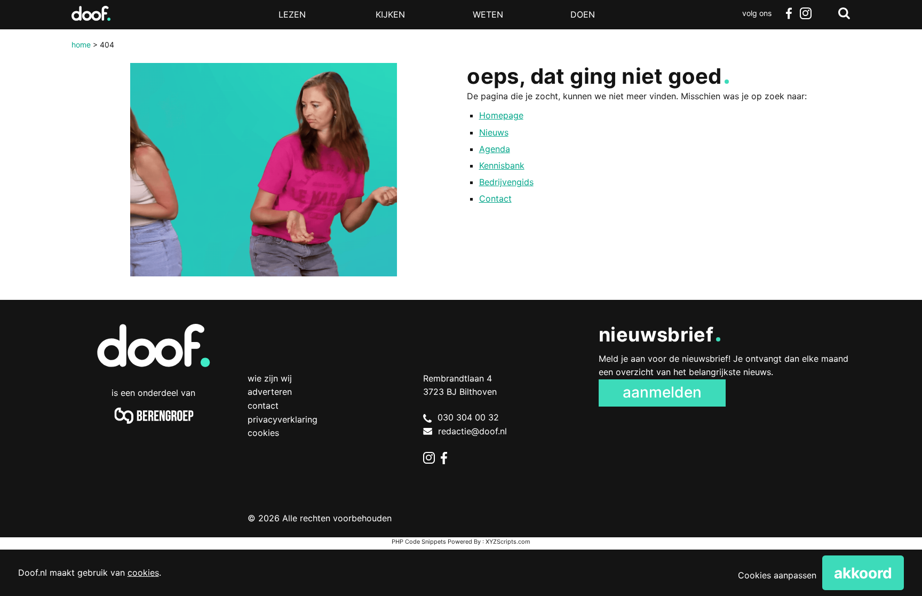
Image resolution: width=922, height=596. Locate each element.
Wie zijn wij (270, 378)
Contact (495, 198)
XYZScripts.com (508, 541)
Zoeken (844, 13)
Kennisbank (501, 165)
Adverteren (270, 391)
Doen (582, 14)
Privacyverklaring (282, 419)
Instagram (806, 13)
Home (81, 44)
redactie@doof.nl (472, 431)
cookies (143, 572)
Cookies (263, 432)
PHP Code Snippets (419, 541)
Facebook (788, 13)
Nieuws (493, 132)
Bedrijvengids (506, 182)
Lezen (292, 14)
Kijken (390, 14)
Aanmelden (662, 392)
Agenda (494, 149)
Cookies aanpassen (777, 575)
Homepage (501, 115)
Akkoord (863, 573)
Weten (488, 14)
